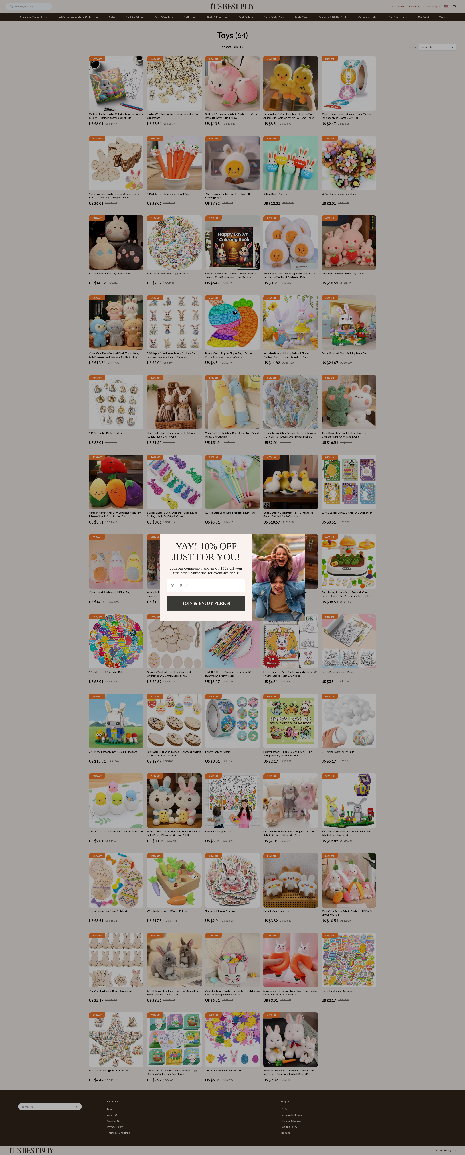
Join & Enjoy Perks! (206, 603)
